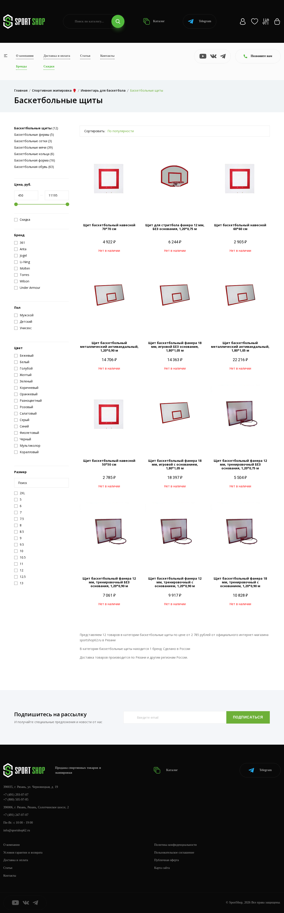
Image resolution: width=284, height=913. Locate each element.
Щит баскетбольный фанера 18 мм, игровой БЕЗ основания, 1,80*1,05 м (174, 346)
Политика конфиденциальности (175, 844)
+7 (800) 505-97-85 (15, 799)
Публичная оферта (166, 860)
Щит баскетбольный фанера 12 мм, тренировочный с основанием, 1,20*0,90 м (174, 582)
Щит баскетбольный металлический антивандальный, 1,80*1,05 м (240, 346)
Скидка (25, 219)
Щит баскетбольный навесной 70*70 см (109, 227)
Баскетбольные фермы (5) (34, 134)
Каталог (158, 21)
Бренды (21, 66)
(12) (36, 128)
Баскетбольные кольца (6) (34, 154)
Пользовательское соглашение (174, 852)
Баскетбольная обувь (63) (34, 167)
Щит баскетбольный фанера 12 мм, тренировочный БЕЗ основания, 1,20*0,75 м (240, 464)
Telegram (205, 21)
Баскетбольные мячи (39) (33, 147)
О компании (25, 55)
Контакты (107, 55)
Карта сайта (162, 868)
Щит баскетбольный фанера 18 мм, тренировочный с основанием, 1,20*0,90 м (240, 582)
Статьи (85, 55)
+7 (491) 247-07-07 (15, 815)
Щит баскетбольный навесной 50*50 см (109, 462)
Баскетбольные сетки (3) (33, 141)
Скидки (48, 66)
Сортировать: (94, 131)
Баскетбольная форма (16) (34, 160)
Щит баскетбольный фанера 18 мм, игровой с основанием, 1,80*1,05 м (174, 464)
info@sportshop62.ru (16, 830)
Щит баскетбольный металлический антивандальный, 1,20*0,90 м (109, 346)
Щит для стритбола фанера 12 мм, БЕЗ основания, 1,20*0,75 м (174, 227)
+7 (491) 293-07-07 (15, 794)
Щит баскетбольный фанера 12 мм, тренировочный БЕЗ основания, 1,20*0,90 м (109, 582)
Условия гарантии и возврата (22, 852)
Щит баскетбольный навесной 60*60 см (240, 227)
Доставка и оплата (56, 55)
